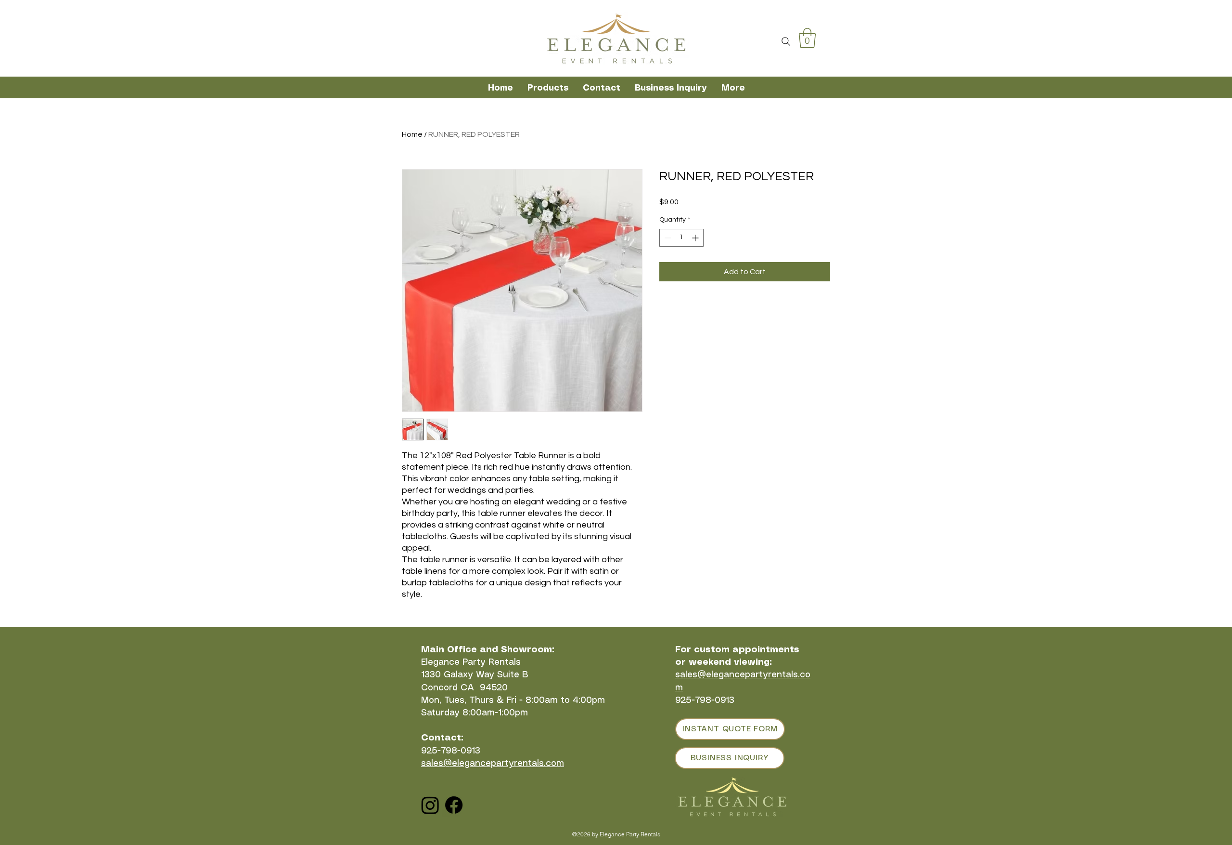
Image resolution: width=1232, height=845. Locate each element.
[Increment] (696, 237)
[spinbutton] (681, 237)
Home (412, 134)
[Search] (785, 41)
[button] (807, 38)
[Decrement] (667, 237)
